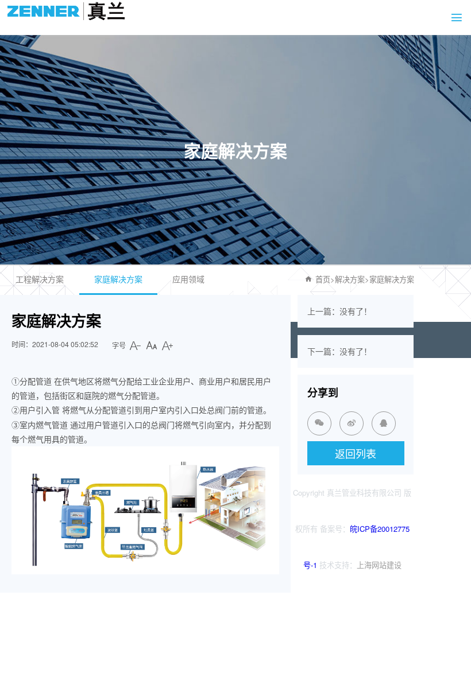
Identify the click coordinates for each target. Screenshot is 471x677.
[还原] (151, 345)
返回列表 (355, 453)
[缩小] (136, 345)
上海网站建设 (379, 564)
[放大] (168, 345)
